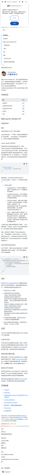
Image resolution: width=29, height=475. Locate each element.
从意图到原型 (7, 411)
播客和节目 (3, 448)
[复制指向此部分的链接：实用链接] (9, 386)
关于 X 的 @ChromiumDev (7, 454)
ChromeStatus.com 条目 (10, 402)
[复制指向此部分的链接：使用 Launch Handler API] (22, 119)
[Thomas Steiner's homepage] (16, 75)
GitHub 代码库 (22, 347)
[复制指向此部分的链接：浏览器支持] (10, 123)
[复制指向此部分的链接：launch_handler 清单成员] (16, 143)
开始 (14, 23)
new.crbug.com (20, 359)
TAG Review (7, 408)
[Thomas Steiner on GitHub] (8, 75)
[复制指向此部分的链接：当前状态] (9, 95)
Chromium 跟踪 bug (9, 400)
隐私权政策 (7, 468)
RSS (2, 461)
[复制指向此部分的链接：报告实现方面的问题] (16, 354)
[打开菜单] (2, 2)
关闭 (14, 18)
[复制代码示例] (26, 164)
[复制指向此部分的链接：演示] (6, 279)
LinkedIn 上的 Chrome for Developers (10, 459)
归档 (2, 445)
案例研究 (3, 443)
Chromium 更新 (5, 440)
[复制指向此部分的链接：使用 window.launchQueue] (16, 245)
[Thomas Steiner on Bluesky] (14, 75)
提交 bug (3, 431)
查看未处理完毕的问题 (6, 434)
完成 (23, 103)
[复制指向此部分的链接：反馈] (6, 329)
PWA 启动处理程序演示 (12, 283)
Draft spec (7, 392)
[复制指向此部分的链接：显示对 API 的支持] (14, 368)
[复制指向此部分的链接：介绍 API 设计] (11, 340)
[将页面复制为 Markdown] (3, 30)
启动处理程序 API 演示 (10, 395)
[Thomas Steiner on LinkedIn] (10, 75)
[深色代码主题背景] (24, 164)
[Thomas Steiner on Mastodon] (12, 75)
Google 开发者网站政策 (18, 419)
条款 (2, 468)
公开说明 (6, 390)
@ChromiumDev (23, 379)
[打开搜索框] (20, 2)
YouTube (3, 456)
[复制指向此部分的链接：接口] (5, 128)
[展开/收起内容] (9, 36)
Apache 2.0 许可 (21, 417)
